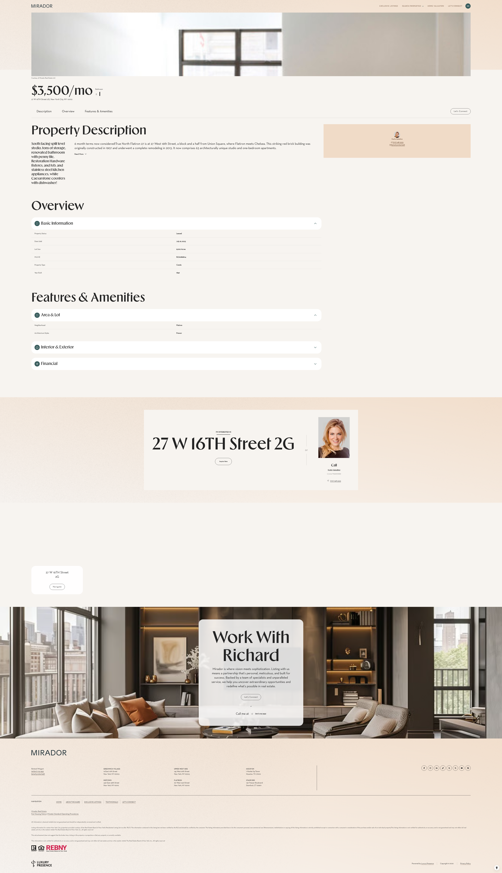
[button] (460, 111)
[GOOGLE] (468, 768)
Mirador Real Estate (39, 811)
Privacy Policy (465, 863)
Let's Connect (455, 6)
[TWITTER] (455, 768)
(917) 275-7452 (260, 714)
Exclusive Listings (389, 6)
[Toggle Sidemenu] (468, 6)
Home (59, 802)
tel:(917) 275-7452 (37, 771)
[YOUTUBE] (461, 768)
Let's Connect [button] (129, 802)
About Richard (73, 802)
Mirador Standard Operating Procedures (63, 814)
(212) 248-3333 (398, 142)
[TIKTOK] (443, 768)
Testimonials (112, 802)
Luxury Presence (427, 863)
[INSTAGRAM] (430, 768)
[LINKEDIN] (436, 768)
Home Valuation (436, 6)
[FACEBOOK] (424, 768)
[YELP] (449, 768)
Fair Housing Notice (38, 814)
